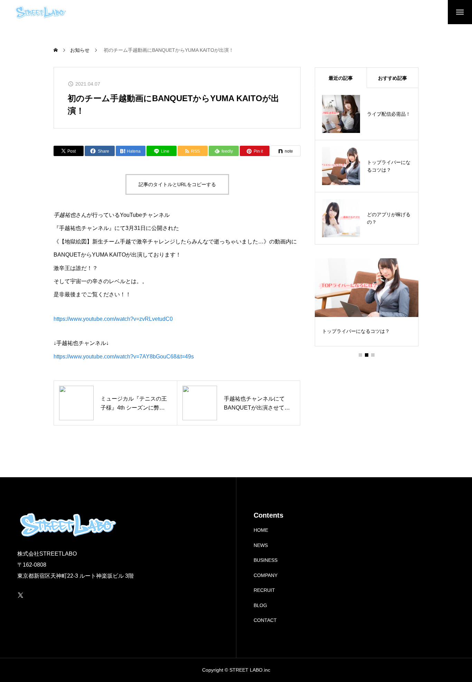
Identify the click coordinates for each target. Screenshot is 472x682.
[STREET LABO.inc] (40, 12)
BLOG (260, 605)
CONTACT (265, 620)
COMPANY (265, 575)
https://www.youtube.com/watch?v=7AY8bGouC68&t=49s (124, 356)
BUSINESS (265, 560)
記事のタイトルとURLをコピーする (177, 184)
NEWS (261, 545)
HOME (261, 530)
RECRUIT (264, 590)
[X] (20, 595)
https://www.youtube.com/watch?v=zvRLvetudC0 (113, 319)
